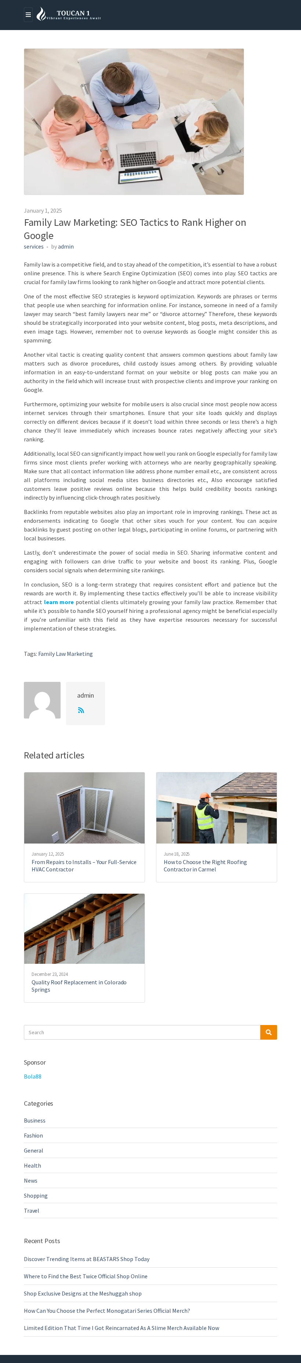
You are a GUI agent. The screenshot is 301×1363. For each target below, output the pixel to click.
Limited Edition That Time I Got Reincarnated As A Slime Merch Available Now (121, 1327)
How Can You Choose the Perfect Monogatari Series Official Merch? (107, 1310)
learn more (59, 602)
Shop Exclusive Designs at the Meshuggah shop (83, 1293)
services (34, 246)
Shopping (36, 1195)
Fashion (33, 1135)
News (30, 1180)
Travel (31, 1210)
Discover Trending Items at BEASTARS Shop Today (86, 1259)
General (33, 1150)
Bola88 (32, 1076)
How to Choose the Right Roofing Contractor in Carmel (205, 865)
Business (35, 1120)
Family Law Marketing (65, 653)
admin (66, 246)
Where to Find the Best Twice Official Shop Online (86, 1276)
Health (32, 1165)
